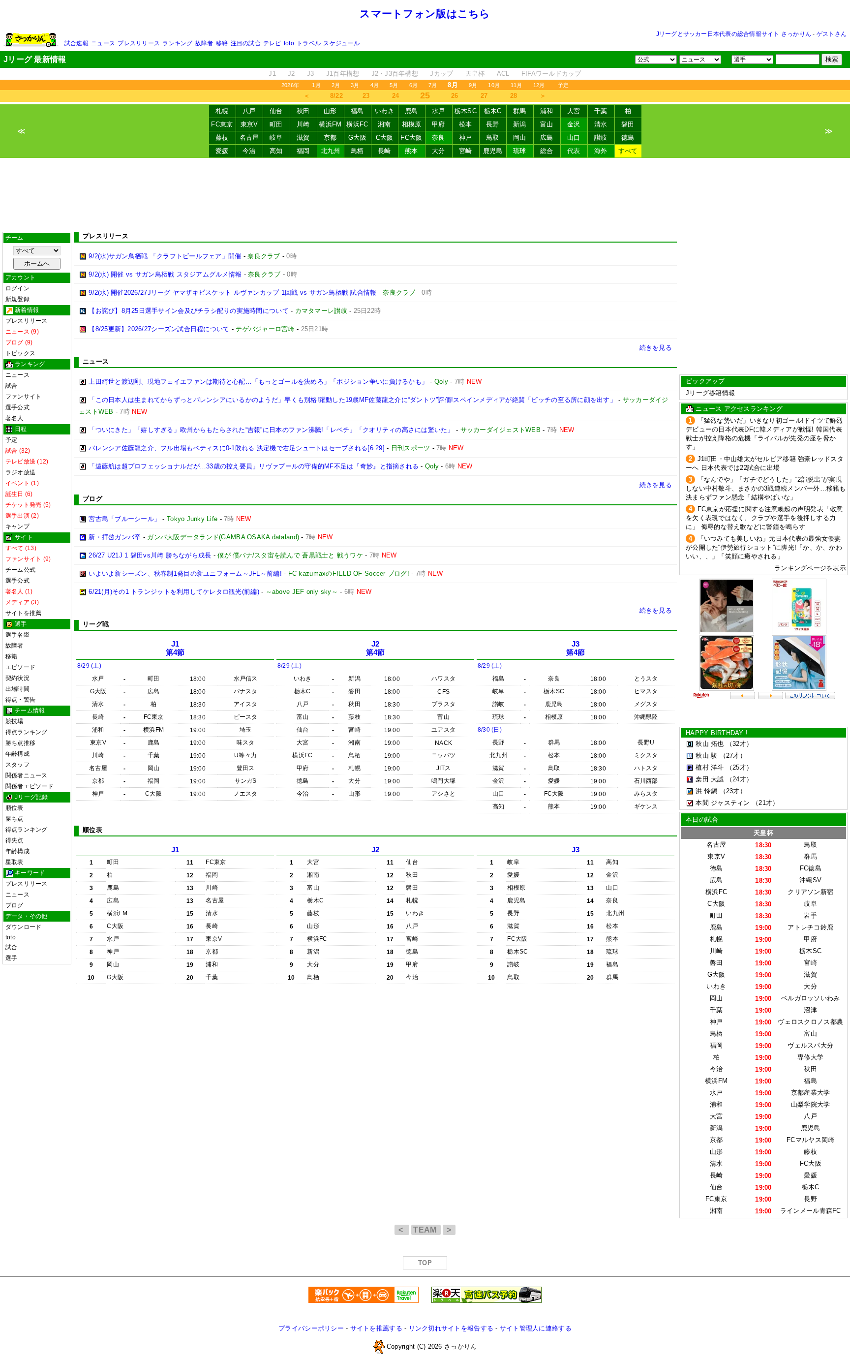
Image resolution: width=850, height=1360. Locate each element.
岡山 (519, 137)
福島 (357, 111)
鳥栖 (357, 151)
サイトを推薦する (376, 1328)
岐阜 (276, 137)
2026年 (290, 85)
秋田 (303, 111)
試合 (11, 385)
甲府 (438, 124)
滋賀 (303, 137)
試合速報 (76, 43)
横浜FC (357, 124)
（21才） (765, 802)
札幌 (222, 111)
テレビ (272, 43)
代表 (573, 151)
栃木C (493, 111)
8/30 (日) (490, 729)
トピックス (20, 353)
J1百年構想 (343, 73)
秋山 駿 (706, 755)
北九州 (330, 151)
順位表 (14, 807)
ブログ (14, 905)
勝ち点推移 (20, 743)
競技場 (14, 721)
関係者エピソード (29, 786)
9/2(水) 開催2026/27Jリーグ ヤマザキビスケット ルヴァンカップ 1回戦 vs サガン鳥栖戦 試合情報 (232, 292)
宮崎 (465, 151)
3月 (355, 85)
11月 (516, 85)
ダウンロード (23, 927)
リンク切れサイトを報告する (451, 1328)
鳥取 (492, 137)
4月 (374, 85)
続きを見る (655, 347)
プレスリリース (139, 43)
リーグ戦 (96, 624)
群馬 (519, 111)
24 (395, 95)
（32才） (739, 743)
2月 (336, 85)
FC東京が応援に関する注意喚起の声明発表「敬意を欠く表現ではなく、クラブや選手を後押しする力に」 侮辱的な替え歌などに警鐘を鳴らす (764, 517)
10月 (494, 85)
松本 (465, 124)
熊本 (411, 151)
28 (513, 95)
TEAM (426, 1230)
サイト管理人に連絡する (536, 1328)
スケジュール (341, 43)
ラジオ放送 (20, 472)
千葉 (600, 111)
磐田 (628, 124)
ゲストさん (832, 34)
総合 (546, 151)
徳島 (628, 137)
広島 (546, 137)
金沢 (573, 124)
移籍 (222, 43)
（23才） (733, 791)
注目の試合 (246, 43)
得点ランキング (26, 732)
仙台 (276, 111)
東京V (249, 124)
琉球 (519, 151)
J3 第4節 (575, 648)
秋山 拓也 (710, 743)
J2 (291, 73)
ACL (503, 73)
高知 (276, 151)
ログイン (17, 288)
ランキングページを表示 (810, 568)
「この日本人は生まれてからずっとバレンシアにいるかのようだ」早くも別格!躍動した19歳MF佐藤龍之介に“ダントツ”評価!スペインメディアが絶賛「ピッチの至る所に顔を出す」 (352, 399)
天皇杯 (475, 73)
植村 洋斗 (710, 767)
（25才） (739, 767)
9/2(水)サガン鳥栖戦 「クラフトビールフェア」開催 (165, 256)
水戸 (438, 111)
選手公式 (17, 407)
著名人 (14, 418)
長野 (492, 124)
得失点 (14, 840)
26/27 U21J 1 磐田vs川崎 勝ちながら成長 (150, 555)
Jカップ (441, 73)
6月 (413, 85)
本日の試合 (702, 819)
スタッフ (17, 764)
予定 (563, 85)
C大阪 (385, 137)
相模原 (412, 124)
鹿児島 (493, 151)
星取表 (14, 862)
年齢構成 (17, 753)
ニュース (103, 43)
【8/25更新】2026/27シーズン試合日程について (159, 329)
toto (289, 43)
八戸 (249, 111)
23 (366, 95)
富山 (546, 124)
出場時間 (17, 688)
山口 (573, 137)
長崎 (384, 151)
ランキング (177, 43)
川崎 (303, 124)
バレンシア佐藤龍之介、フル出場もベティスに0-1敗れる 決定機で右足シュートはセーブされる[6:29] (237, 448)
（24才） (739, 779)
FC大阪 (411, 137)
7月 (432, 85)
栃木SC (466, 111)
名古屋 (249, 137)
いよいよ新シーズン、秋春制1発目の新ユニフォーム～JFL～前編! (185, 573)
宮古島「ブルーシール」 (124, 519)
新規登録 (17, 299)
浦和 (546, 111)
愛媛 (222, 151)
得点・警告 (20, 699)
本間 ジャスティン (723, 802)
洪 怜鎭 (706, 791)
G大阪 (357, 137)
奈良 (438, 137)
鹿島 (411, 111)
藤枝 (222, 137)
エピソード (20, 667)
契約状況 (17, 678)
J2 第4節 (375, 648)
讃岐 (600, 137)
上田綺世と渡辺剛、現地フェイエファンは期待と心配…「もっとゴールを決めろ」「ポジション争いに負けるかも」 (258, 381)
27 (484, 95)
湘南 (384, 124)
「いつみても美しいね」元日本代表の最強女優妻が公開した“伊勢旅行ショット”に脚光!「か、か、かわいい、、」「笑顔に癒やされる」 (764, 547)
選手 (11, 958)
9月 (473, 85)
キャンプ (17, 526)
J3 (310, 73)
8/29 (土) (89, 665)
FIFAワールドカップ (551, 73)
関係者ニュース (26, 775)
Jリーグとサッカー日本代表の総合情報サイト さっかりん (733, 34)
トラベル (309, 43)
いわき (385, 111)
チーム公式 (20, 569)
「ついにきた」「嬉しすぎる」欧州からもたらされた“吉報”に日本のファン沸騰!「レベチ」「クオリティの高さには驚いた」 (271, 429)
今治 (249, 151)
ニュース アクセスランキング (739, 408)
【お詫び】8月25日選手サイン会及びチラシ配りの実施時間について (189, 310)
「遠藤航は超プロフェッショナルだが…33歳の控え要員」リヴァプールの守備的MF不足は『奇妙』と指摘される (254, 466)
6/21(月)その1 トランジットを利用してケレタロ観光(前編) (174, 591)
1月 (316, 85)
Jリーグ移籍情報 (710, 393)
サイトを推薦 (23, 613)
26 (454, 95)
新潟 (519, 124)
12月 (539, 85)
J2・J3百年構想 (394, 73)
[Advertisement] (425, 195)
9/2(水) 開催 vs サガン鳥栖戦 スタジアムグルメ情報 (165, 274)
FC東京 (222, 124)
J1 (272, 73)
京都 (330, 137)
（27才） (733, 755)
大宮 (573, 111)
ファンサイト (23, 396)
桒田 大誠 (710, 779)
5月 (394, 85)
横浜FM (330, 124)
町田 (276, 124)
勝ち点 (14, 818)
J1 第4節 (175, 648)
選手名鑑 (17, 634)
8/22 (336, 95)
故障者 (204, 43)
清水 (600, 124)
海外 (600, 151)
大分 (438, 151)
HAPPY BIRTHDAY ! (717, 733)
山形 (330, 111)
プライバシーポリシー (311, 1328)
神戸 (465, 137)
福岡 (303, 151)
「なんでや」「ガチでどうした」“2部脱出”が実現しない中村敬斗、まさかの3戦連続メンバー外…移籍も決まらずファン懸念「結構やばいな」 (766, 488)
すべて (628, 151)
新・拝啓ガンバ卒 (115, 537)
